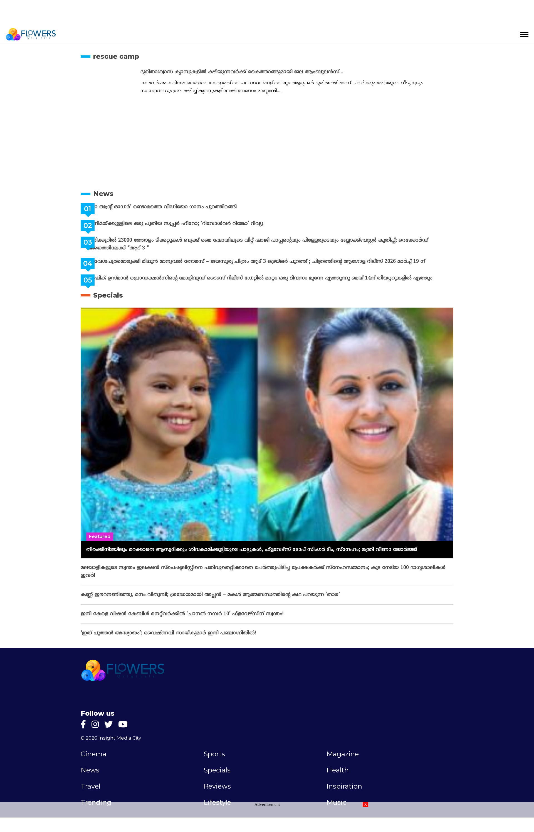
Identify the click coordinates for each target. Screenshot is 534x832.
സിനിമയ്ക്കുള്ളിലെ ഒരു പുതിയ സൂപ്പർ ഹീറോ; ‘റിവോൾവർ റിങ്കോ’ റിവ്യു (188, 223)
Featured (99, 536)
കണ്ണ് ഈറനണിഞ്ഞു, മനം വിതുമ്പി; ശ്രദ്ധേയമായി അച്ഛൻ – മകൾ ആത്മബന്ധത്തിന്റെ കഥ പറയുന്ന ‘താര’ (210, 595)
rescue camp (116, 56)
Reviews (217, 786)
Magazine (343, 754)
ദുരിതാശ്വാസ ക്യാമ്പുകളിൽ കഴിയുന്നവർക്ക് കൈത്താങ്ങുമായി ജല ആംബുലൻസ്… (241, 72)
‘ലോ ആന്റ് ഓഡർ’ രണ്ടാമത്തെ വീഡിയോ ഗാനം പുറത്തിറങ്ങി (175, 207)
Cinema (94, 754)
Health (338, 770)
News (103, 194)
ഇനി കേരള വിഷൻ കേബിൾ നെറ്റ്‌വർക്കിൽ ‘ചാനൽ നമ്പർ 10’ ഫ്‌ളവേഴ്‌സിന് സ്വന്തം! (182, 614)
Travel (90, 786)
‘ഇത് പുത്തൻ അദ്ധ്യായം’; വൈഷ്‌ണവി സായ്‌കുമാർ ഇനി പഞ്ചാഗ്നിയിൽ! (168, 633)
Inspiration (344, 786)
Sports (214, 754)
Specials (108, 295)
